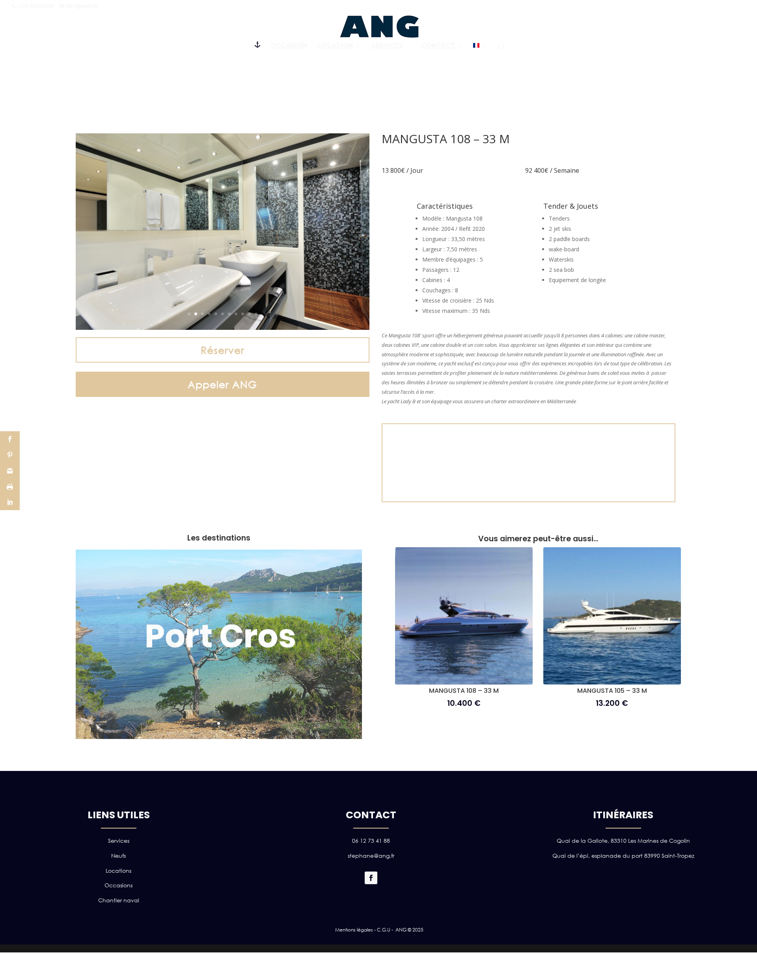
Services (387, 46)
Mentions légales (354, 929)
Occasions (118, 885)
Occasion (289, 46)
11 (256, 313)
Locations (118, 870)
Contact (438, 46)
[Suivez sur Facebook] (371, 878)
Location (335, 46)
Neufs (118, 855)
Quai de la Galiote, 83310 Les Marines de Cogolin (623, 840)
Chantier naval (118, 900)
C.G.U (383, 929)
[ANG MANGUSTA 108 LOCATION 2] (222, 327)
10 (249, 313)
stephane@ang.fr (371, 855)
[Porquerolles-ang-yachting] (219, 737)
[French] (480, 48)
